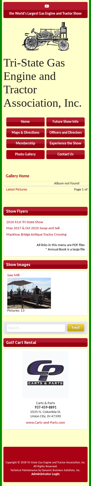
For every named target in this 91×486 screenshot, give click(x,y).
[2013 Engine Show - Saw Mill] (29, 293)
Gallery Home (17, 176)
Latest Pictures (16, 189)
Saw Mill (13, 275)
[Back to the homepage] (45, 36)
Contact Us (66, 154)
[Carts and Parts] (45, 397)
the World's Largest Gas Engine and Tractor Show (45, 14)
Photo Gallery (25, 154)
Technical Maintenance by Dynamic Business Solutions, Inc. (45, 470)
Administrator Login (45, 474)
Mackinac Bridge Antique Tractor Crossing (36, 235)
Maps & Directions (25, 133)
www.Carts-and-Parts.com (45, 423)
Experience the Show (65, 143)
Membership (25, 143)
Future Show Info (65, 122)
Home (25, 122)
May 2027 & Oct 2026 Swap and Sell (32, 228)
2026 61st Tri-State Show (24, 222)
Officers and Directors (66, 133)
